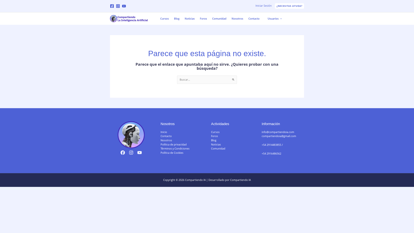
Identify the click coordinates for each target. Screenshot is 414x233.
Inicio (164, 132)
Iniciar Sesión (264, 5)
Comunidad (219, 18)
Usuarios (273, 18)
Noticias (190, 18)
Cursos (164, 18)
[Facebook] (112, 6)
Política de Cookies (172, 153)
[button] (289, 6)
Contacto (254, 18)
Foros (203, 18)
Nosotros (237, 18)
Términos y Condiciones (175, 148)
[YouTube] (124, 6)
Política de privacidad (174, 144)
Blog (177, 18)
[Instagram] (118, 6)
